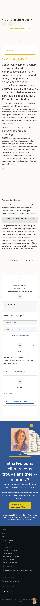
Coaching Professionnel (9, 550)
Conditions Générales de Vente (12, 543)
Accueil (4, 533)
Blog (3, 536)
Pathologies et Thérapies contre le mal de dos (20, 220)
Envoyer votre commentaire (20, 336)
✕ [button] (37, 592)
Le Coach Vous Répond (9, 562)
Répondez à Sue (20, 372)
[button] (34, 600)
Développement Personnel (20, 29)
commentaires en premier (20, 292)
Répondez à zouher (20, 402)
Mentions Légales (8, 540)
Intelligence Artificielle (9, 559)
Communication (7, 553)
